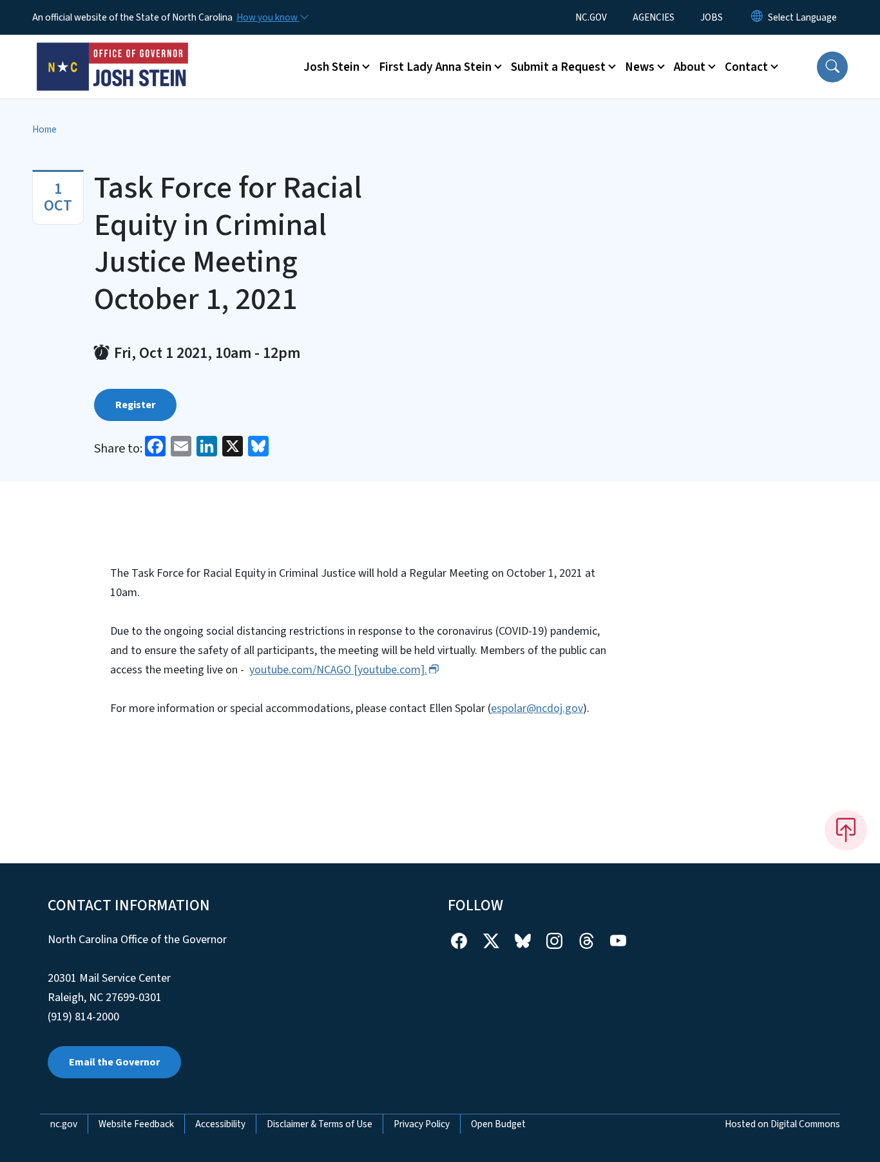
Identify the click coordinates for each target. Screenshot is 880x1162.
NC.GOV (591, 17)
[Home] (112, 52)
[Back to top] (846, 830)
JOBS (711, 17)
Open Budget (498, 1124)
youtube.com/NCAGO (338, 670)
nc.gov (63, 1124)
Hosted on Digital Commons (782, 1124)
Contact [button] (746, 67)
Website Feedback (136, 1124)
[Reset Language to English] (757, 17)
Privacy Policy (422, 1124)
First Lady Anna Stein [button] (435, 67)
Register (135, 405)
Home (44, 129)
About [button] (689, 67)
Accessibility (220, 1124)
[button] (832, 67)
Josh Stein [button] (331, 67)
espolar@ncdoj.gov (537, 708)
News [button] (640, 67)
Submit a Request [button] (558, 67)
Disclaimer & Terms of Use (319, 1124)
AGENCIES (653, 17)
